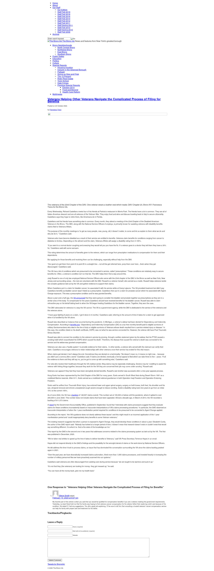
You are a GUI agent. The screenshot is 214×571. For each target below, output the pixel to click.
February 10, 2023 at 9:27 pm (65, 497)
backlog (75, 395)
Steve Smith (64, 495)
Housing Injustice (65, 67)
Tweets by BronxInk (56, 564)
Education (57, 58)
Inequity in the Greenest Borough (71, 69)
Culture (56, 63)
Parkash (61, 72)
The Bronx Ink (68, 41)
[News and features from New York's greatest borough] (55, 41)
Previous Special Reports (68, 85)
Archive (56, 34)
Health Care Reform (71, 92)
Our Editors (62, 9)
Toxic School (63, 80)
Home (55, 3)
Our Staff (56, 7)
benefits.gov (75, 324)
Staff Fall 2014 (63, 18)
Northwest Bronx (64, 49)
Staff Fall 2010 (63, 27)
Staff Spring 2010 (65, 29)
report (51, 404)
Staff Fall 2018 (63, 14)
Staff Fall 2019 (63, 12)
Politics (56, 60)
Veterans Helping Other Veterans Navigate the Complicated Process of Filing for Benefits (104, 100)
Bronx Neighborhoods (62, 45)
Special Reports (60, 65)
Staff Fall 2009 (63, 32)
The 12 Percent (64, 76)
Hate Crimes (62, 83)
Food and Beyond (70, 89)
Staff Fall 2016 (63, 16)
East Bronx (62, 51)
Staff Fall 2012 (63, 20)
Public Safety (58, 56)
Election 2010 (68, 87)
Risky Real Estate (65, 78)
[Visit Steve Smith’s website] (55, 495)
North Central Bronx (66, 47)
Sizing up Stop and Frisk (68, 74)
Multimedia (57, 94)
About (55, 5)
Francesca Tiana (55, 109)
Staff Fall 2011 (63, 23)
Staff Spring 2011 (65, 25)
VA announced (79, 298)
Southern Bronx (64, 54)
